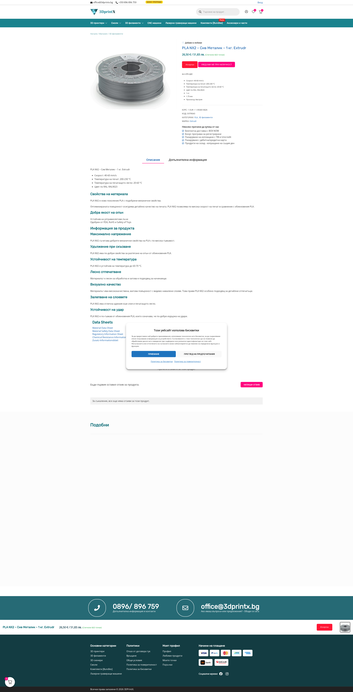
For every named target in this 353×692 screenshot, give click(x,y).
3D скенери (96, 660)
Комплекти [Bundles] (212, 22)
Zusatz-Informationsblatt (105, 340)
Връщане (131, 655)
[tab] (153, 159)
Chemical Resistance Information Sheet (112, 337)
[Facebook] (221, 674)
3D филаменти (133, 23)
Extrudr (193, 121)
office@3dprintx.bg (103, 2)
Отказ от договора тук (138, 651)
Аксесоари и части (237, 23)
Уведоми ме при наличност (216, 64)
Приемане (153, 354)
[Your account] (246, 12)
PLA (196, 117)
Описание (153, 160)
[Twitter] (227, 674)
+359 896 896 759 (127, 2)
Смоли (114, 23)
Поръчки (167, 664)
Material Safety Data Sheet (106, 331)
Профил (167, 651)
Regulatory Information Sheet (107, 334)
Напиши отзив (252, 384)
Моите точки (169, 660)
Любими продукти (172, 655)
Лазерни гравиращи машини (180, 23)
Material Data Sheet (102, 327)
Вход (260, 2)
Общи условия (134, 660)
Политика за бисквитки (162, 361)
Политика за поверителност (187, 361)
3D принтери (97, 23)
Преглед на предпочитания (199, 354)
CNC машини (154, 23)
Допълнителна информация (188, 160)
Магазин (103, 33)
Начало (93, 33)
